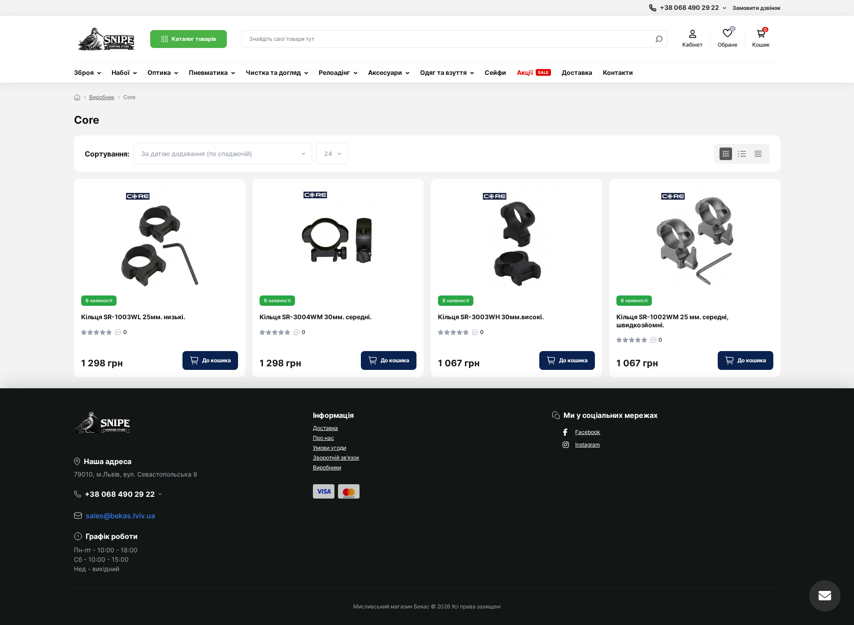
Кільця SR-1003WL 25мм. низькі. (133, 317)
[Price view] (758, 154)
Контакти (618, 72)
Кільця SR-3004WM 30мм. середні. (316, 317)
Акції (525, 72)
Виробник (101, 97)
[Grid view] (726, 154)
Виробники (327, 467)
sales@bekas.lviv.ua (120, 515)
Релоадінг (334, 72)
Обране (727, 38)
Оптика (159, 72)
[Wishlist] (244, 214)
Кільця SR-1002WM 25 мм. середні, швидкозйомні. (672, 321)
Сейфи (495, 72)
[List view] (742, 154)
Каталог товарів (194, 38)
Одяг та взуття (443, 72)
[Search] (659, 39)
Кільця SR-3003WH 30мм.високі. (491, 317)
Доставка (577, 72)
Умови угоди (329, 447)
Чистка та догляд (273, 72)
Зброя (84, 72)
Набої (121, 72)
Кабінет (692, 44)
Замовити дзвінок (756, 7)
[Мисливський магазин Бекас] (107, 38)
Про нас (323, 437)
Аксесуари (385, 72)
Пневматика (208, 72)
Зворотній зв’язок (336, 457)
